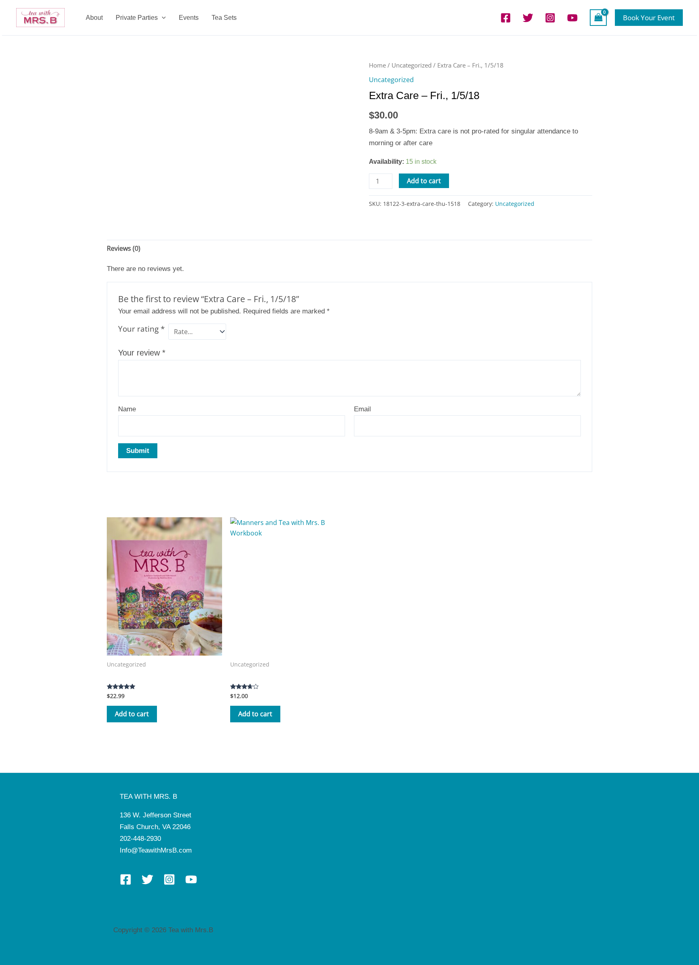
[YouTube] (572, 18)
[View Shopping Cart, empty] (598, 17)
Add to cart (424, 180)
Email (362, 409)
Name (127, 409)
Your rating (141, 329)
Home (377, 65)
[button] (162, 17)
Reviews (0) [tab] (123, 248)
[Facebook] (505, 18)
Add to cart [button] (132, 713)
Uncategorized (412, 65)
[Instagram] (550, 18)
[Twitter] (528, 18)
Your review (141, 352)
